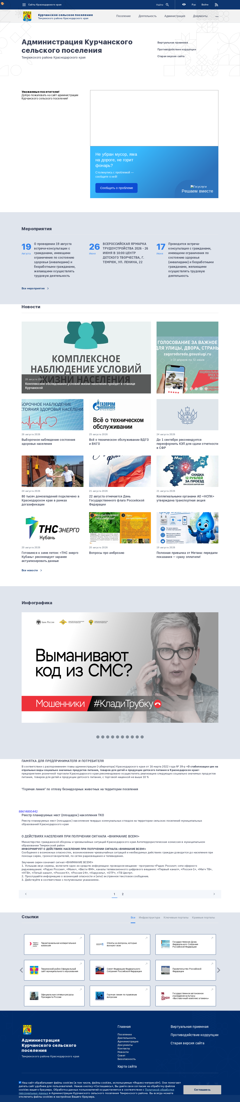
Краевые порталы (203, 917)
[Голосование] (187, 367)
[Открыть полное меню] (217, 16)
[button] (166, 388)
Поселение (123, 16)
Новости (123, 1052)
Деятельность (148, 16)
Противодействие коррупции (194, 1035)
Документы (200, 16)
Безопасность (127, 1059)
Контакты (124, 1048)
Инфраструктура (149, 917)
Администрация (174, 16)
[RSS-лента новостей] (213, 4)
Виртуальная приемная (190, 1027)
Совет (121, 1055)
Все (133, 917)
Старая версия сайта (187, 1043)
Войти (205, 4)
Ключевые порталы (176, 917)
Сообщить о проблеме (116, 188)
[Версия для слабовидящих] (184, 5)
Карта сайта (127, 1066)
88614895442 (28, 811)
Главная (124, 1027)
